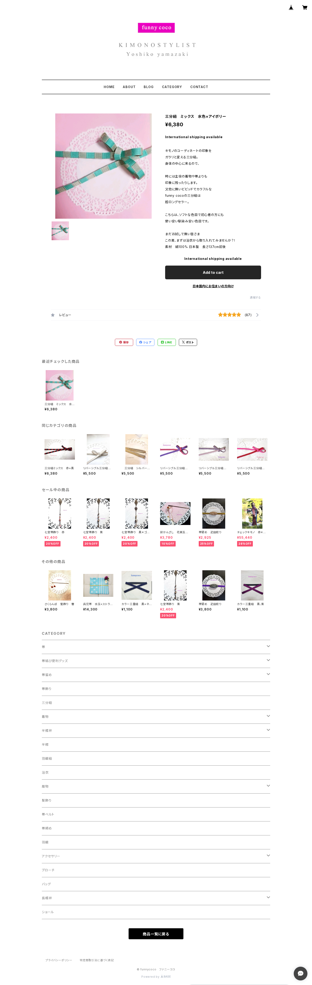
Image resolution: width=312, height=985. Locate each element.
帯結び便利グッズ (55, 661)
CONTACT (199, 87)
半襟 (45, 744)
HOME (109, 87)
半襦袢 (47, 730)
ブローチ (48, 870)
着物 (45, 717)
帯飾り (46, 689)
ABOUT (129, 87)
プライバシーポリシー (58, 960)
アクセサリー (51, 856)
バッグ (46, 884)
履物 (45, 786)
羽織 (45, 842)
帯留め (47, 675)
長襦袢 (47, 898)
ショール (48, 912)
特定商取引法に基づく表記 (97, 960)
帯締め (47, 828)
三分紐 (47, 703)
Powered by (151, 976)
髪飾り (46, 800)
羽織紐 (47, 758)
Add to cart (213, 272)
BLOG (148, 87)
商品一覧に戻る (156, 934)
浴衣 (45, 772)
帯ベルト (48, 814)
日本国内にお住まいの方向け (213, 286)
